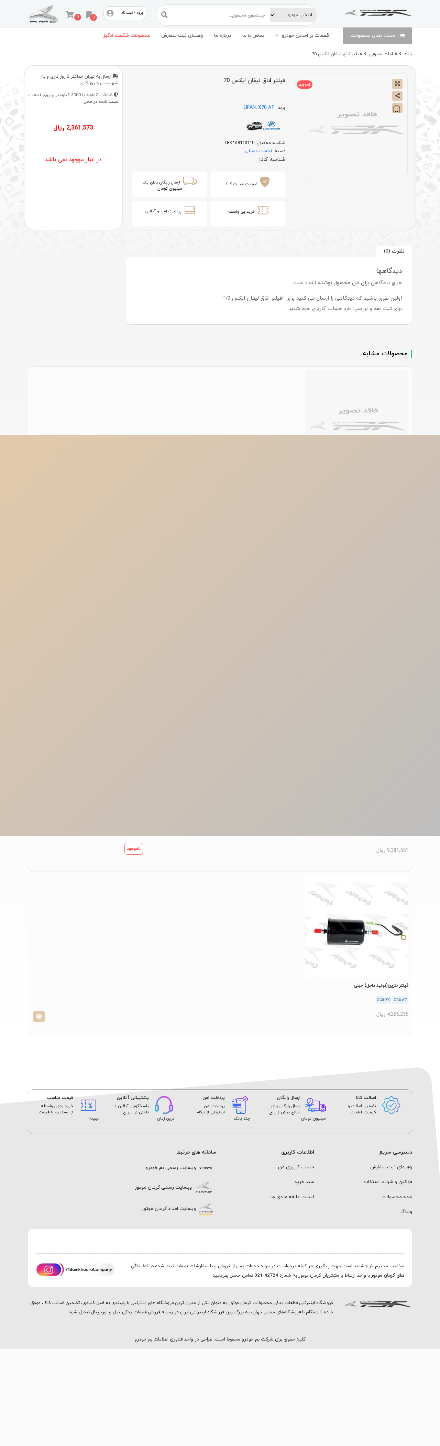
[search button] (164, 15)
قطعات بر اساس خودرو (305, 35)
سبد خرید (304, 1182)
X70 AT (266, 107)
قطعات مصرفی (383, 54)
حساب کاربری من (296, 1167)
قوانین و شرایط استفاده (387, 1182)
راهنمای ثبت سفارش (182, 35)
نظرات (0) (394, 251)
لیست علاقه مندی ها (292, 1197)
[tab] (394, 251)
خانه (408, 54)
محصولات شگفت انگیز (126, 35)
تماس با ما (253, 35)
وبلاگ (406, 1212)
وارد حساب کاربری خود (327, 308)
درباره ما (222, 35)
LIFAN (250, 107)
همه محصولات (397, 1197)
